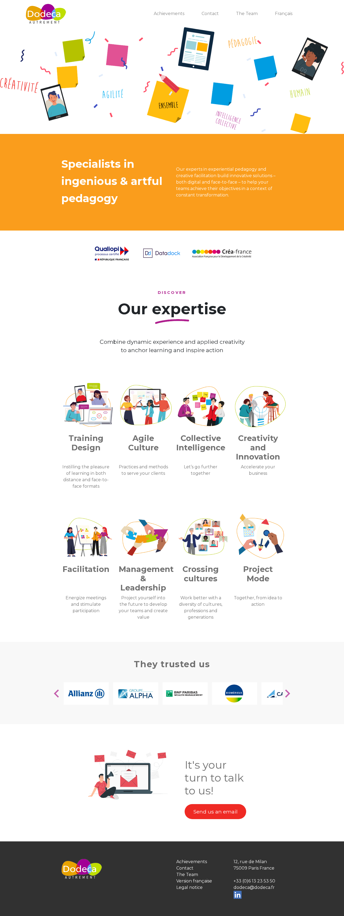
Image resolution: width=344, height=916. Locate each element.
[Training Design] (88, 406)
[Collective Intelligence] (203, 406)
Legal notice (189, 887)
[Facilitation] (88, 537)
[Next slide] (287, 693)
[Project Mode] (260, 537)
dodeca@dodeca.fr (254, 887)
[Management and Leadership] (146, 537)
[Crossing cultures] (203, 537)
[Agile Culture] (146, 406)
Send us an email (215, 811)
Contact (210, 13)
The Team (247, 13)
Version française (194, 881)
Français (283, 13)
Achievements (169, 13)
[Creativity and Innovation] (260, 406)
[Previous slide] (57, 693)
